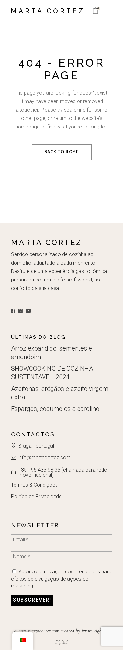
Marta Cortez (48, 11)
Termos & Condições (34, 485)
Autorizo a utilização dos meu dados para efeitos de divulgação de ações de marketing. (61, 579)
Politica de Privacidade (36, 497)
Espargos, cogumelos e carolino (55, 408)
